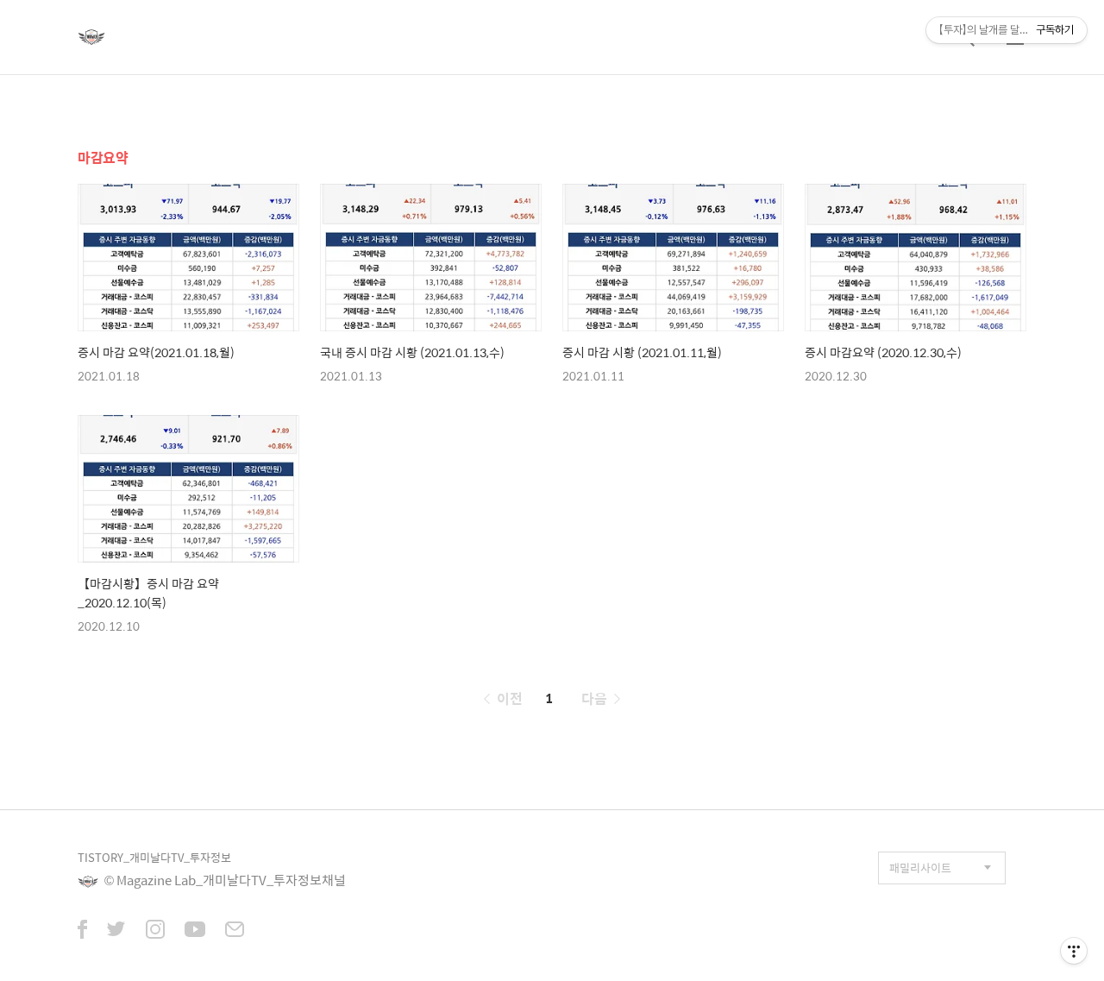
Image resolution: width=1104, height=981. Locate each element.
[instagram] (155, 931)
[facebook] (82, 931)
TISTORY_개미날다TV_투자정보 (154, 857)
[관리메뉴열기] (1074, 951)
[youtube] (195, 931)
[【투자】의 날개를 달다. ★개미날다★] (91, 37)
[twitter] (116, 931)
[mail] (234, 931)
